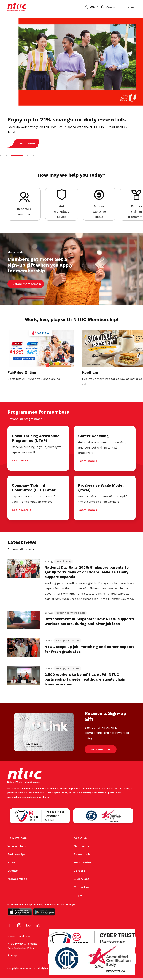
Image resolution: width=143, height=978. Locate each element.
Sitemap (12, 955)
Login (78, 895)
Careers (79, 870)
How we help (17, 838)
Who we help (17, 846)
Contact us (81, 887)
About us (80, 838)
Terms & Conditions (18, 936)
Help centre (82, 862)
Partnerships (16, 854)
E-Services (81, 879)
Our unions (81, 846)
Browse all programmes (24, 419)
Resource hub (83, 854)
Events (12, 870)
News (11, 862)
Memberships (17, 879)
